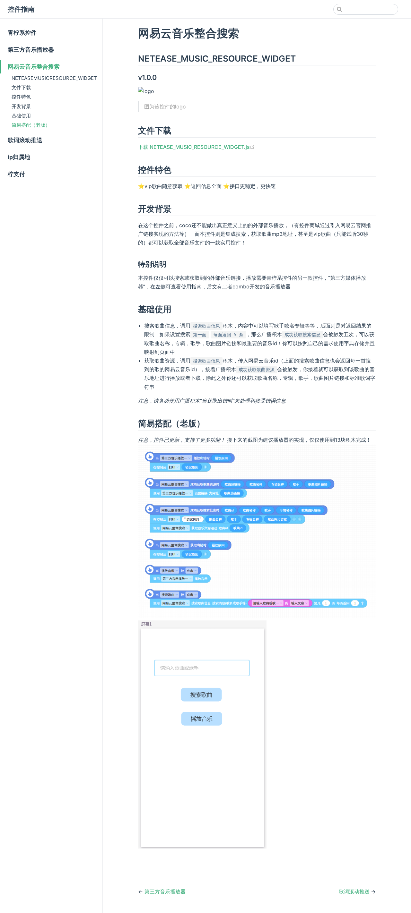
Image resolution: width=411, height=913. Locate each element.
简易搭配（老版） (31, 125)
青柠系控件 (22, 32)
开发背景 (21, 106)
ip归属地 (19, 157)
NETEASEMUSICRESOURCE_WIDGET (54, 78)
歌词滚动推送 (25, 140)
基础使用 (21, 116)
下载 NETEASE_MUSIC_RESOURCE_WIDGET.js (196, 147)
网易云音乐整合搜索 (34, 66)
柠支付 (16, 174)
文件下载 (21, 87)
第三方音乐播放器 (31, 49)
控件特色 (21, 97)
